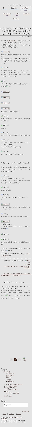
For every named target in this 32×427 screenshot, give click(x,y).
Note (16, 13)
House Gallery (7, 13)
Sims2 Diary (14, 8)
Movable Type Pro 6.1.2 (15, 417)
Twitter (4, 363)
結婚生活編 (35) (10, 375)
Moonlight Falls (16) (9, 388)
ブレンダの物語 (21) (9, 373)
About (4, 414)
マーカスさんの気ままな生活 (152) (13, 384)
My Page (4, 359)
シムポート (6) (8, 396)
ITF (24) (6, 391)
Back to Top (25, 411)
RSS (12, 363)
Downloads (26, 13)
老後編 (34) (9, 377)
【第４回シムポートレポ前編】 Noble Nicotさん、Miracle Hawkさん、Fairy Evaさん (16, 274)
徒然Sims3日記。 (12, 40)
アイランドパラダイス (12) (11, 389)
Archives (11, 414)
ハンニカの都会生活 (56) (10, 386)
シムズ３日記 (6, 372)
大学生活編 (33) (10, 381)
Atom (16, 363)
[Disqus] (16, 325)
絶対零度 (16, 3)
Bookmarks (16, 18)
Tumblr (8, 363)
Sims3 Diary (25, 8)
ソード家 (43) (7, 380)
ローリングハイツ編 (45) (12, 393)
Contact (18, 414)
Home (4, 8)
